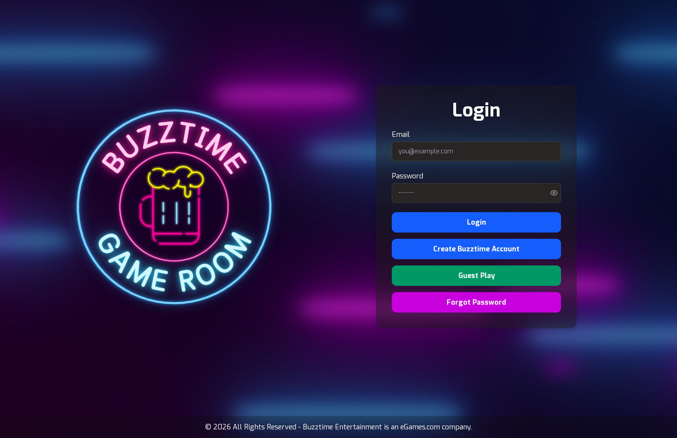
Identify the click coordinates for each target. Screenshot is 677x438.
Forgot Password (476, 302)
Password (407, 176)
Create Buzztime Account (476, 249)
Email (401, 134)
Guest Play (476, 275)
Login (476, 222)
